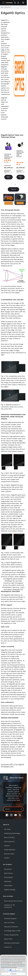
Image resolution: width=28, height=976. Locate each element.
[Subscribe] (21, 809)
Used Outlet (8, 885)
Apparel (7, 845)
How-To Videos (9, 922)
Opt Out (22, 965)
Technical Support (10, 918)
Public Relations (9, 849)
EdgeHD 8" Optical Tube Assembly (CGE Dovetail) (20, 153)
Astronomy (8, 869)
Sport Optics (8, 873)
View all (13, 189)
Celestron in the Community (9, 906)
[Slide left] (11, 184)
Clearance (7, 881)
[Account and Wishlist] (19, 2)
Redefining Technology (12, 833)
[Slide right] (15, 184)
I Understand (13, 973)
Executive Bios (9, 854)
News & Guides (9, 837)
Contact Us (8, 947)
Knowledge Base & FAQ (12, 931)
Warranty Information (12, 943)
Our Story (7, 829)
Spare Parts (8, 939)
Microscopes (8, 877)
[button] (3, 2)
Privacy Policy (4, 965)
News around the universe (13, 901)
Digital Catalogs (9, 889)
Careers (7, 858)
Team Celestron (9, 841)
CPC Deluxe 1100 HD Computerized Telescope (8, 156)
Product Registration (11, 935)
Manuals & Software (11, 926)
